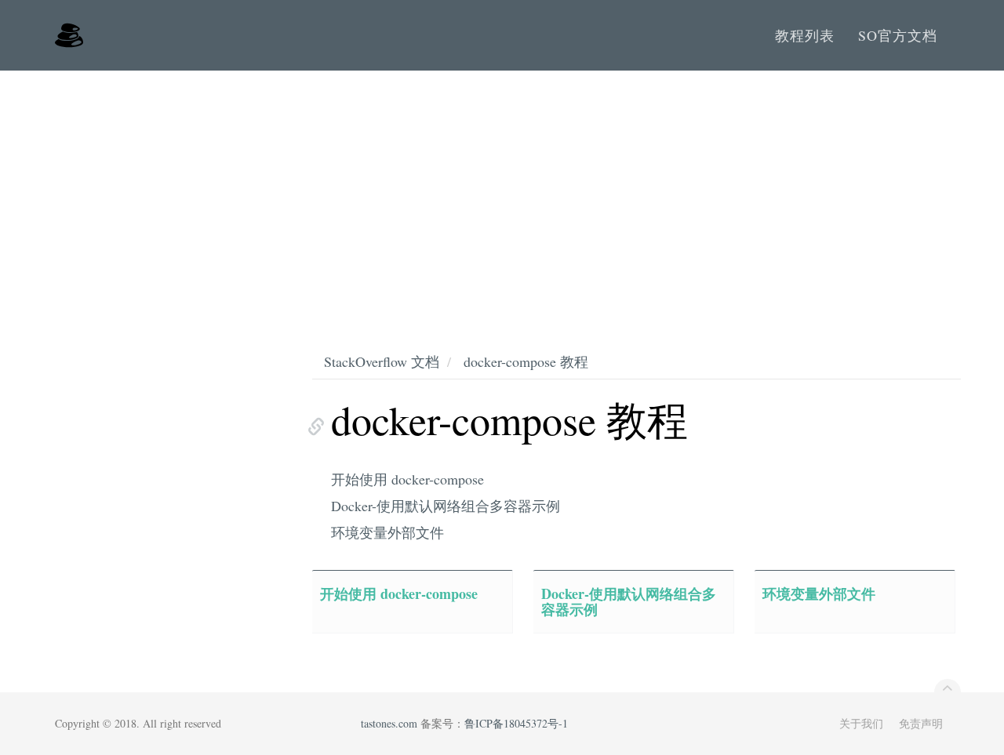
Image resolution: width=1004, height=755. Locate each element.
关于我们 (861, 723)
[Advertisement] (502, 188)
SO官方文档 (897, 35)
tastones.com (389, 723)
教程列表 (805, 35)
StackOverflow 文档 (381, 361)
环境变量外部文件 (387, 532)
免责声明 (921, 723)
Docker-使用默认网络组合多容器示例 (445, 505)
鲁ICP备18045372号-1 (516, 723)
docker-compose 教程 (526, 361)
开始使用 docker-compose (407, 479)
